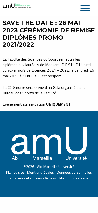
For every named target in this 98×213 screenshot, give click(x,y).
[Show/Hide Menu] (86, 7)
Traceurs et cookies (27, 178)
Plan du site (15, 172)
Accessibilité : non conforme (66, 178)
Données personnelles (74, 172)
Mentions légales (40, 172)
